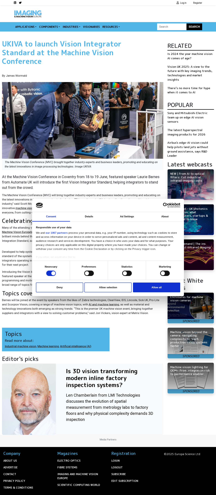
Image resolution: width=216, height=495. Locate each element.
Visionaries (91, 27)
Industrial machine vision (20, 346)
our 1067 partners (57, 232)
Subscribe (118, 474)
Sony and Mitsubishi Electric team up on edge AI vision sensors (187, 117)
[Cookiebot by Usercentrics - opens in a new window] (165, 205)
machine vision (25, 208)
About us (10, 460)
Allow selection (108, 287)
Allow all (157, 287)
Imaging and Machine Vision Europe (77, 476)
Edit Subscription (124, 481)
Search (194, 26)
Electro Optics (68, 460)
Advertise (10, 467)
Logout (117, 467)
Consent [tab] (51, 216)
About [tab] (165, 216)
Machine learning (48, 346)
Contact (9, 474)
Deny (60, 287)
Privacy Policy (14, 481)
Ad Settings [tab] (127, 216)
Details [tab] (89, 216)
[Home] (28, 11)
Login (115, 460)
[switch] (89, 273)
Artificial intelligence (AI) (75, 346)
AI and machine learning (104, 304)
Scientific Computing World (78, 485)
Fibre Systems (67, 467)
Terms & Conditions (18, 487)
